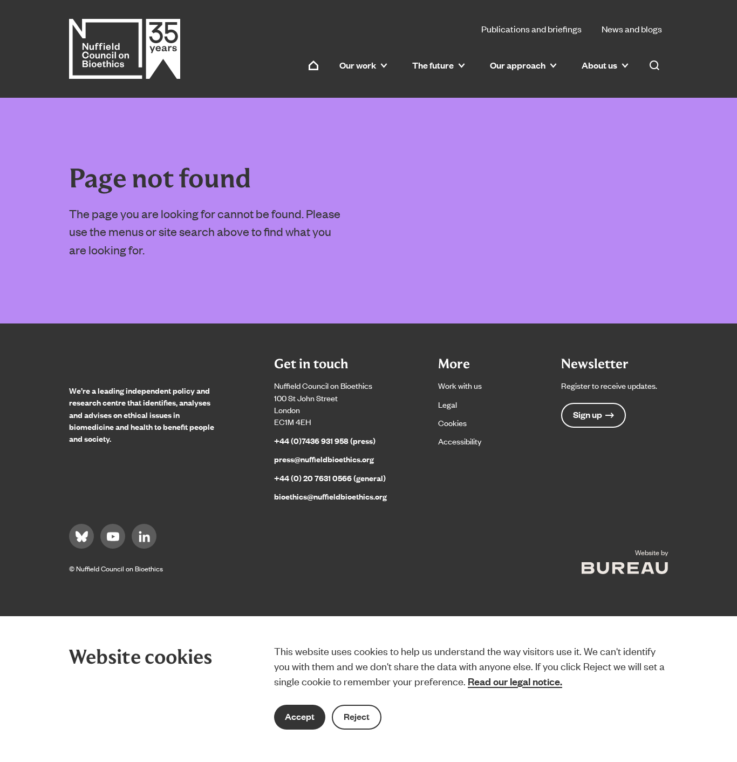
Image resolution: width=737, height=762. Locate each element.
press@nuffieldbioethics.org (324, 458)
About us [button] (599, 65)
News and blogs (632, 29)
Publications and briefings (531, 29)
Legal (447, 404)
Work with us (460, 385)
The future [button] (433, 65)
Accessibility (459, 441)
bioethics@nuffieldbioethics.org (330, 496)
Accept (300, 716)
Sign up (587, 414)
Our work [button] (357, 65)
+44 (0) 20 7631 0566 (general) (330, 477)
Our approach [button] (517, 65)
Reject (357, 716)
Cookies (452, 422)
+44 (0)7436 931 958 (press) (325, 440)
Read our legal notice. (515, 681)
